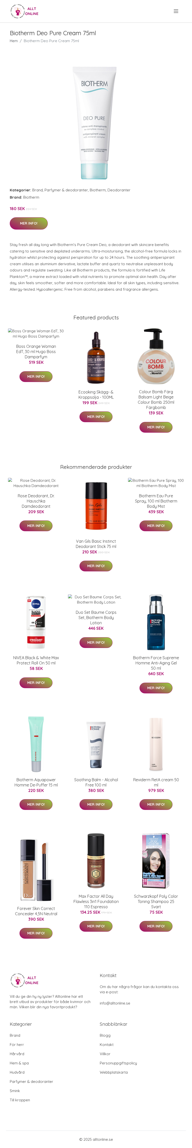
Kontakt (107, 1044)
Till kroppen (20, 1100)
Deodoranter (119, 190)
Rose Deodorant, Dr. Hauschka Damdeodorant (36, 501)
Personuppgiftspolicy (118, 1063)
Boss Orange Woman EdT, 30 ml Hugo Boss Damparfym (36, 351)
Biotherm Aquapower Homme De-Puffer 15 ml (36, 782)
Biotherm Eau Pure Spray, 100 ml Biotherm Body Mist (156, 501)
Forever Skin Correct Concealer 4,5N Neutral (36, 911)
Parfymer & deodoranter (66, 190)
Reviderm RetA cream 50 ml (156, 782)
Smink (15, 1090)
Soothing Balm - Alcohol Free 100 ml (96, 782)
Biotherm (98, 190)
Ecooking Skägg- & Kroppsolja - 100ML (96, 394)
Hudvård (17, 1072)
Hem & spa (19, 1063)
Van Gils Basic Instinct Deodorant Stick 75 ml (96, 544)
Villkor (105, 1053)
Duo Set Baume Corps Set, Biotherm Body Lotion (96, 617)
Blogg (105, 1035)
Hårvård (17, 1053)
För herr (17, 1044)
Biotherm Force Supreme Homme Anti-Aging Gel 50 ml (156, 663)
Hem (14, 40)
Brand (37, 190)
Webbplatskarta (114, 1072)
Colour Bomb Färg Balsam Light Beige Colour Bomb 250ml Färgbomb (156, 399)
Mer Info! (29, 223)
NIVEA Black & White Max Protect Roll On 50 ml (36, 660)
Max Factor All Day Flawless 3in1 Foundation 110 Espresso (96, 901)
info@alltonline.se (115, 1003)
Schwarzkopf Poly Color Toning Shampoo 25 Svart (156, 901)
